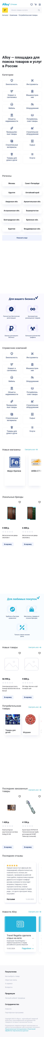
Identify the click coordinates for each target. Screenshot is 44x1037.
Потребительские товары (28, 15)
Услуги (32, 158)
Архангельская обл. (32, 202)
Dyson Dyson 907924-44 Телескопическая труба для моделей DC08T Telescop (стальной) (30, 833)
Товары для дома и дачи (11, 159)
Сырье (32, 145)
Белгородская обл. (12, 220)
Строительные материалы (12, 146)
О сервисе (8, 983)
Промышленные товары (11, 133)
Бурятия (11, 229)
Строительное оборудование (32, 133)
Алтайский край (32, 193)
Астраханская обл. (12, 211)
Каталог (5, 15)
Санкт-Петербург (32, 183)
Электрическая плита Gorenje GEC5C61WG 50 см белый (11, 689)
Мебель (12, 108)
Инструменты (32, 84)
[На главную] (6, 4)
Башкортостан (32, 211)
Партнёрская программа (14, 1012)
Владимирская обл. (32, 229)
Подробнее (26, 948)
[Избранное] (32, 4)
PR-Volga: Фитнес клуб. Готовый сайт (30, 687)
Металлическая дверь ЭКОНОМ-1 (10, 536)
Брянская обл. (32, 220)
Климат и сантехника (12, 96)
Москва (11, 183)
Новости (8, 1009)
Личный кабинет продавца (15, 998)
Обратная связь (11, 980)
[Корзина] (36, 4)
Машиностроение (32, 96)
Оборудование (32, 108)
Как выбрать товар (12, 976)
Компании (13, 15)
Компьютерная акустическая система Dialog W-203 (10, 832)
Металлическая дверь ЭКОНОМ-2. (30, 536)
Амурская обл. (12, 202)
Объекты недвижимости (11, 120)
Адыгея (11, 193)
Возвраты (9, 987)
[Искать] (39, 10)
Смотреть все (30, 449)
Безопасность (12, 84)
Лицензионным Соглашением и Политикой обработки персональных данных (20, 1030)
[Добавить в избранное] (20, 502)
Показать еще (22, 238)
